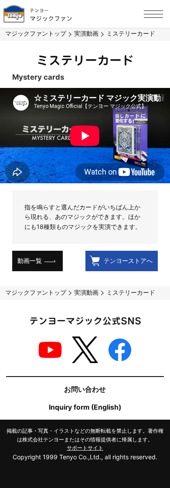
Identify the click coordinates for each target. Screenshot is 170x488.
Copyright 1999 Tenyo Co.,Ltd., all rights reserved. (85, 457)
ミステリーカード (130, 33)
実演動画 (86, 33)
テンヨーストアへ (128, 260)
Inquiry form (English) (85, 407)
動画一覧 (29, 260)
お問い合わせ (85, 389)
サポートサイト (85, 447)
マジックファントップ (35, 33)
